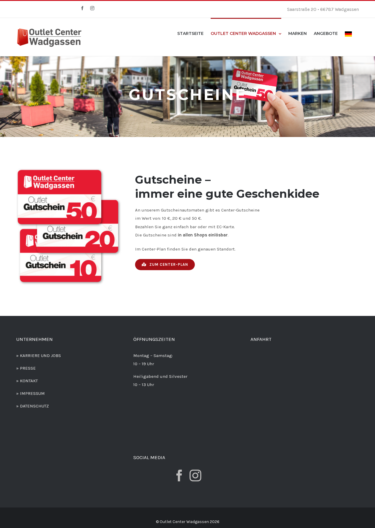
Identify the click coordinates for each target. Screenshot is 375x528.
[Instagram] (195, 475)
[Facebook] (179, 475)
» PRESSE (26, 368)
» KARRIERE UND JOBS (38, 355)
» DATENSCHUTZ (32, 406)
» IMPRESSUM (30, 393)
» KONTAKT (27, 380)
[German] (348, 33)
